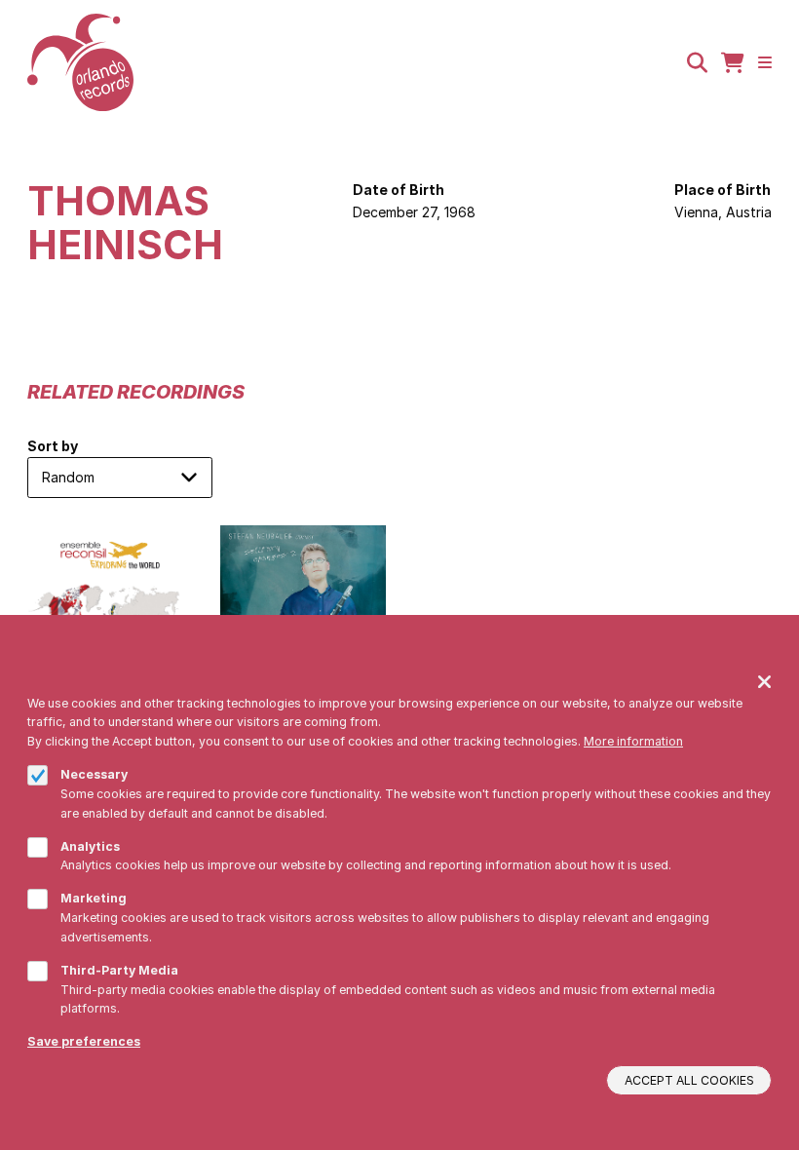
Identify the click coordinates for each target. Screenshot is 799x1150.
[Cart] (732, 62)
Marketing (93, 898)
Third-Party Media (119, 970)
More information (633, 741)
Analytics (90, 846)
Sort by (52, 446)
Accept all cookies (689, 1080)
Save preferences (83, 1041)
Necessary (94, 774)
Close (764, 681)
